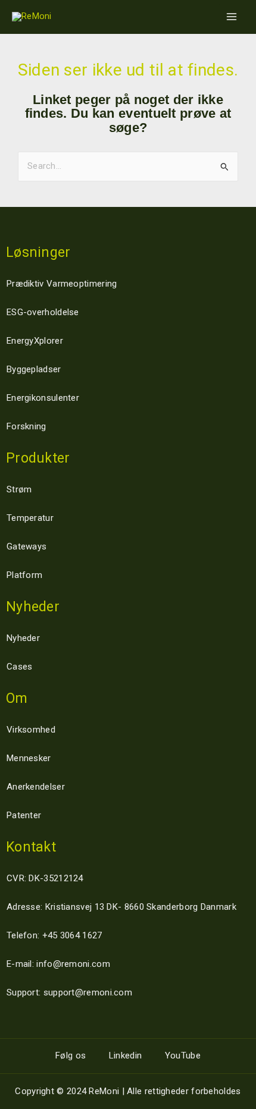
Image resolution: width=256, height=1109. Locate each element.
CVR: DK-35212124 (45, 878)
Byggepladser (34, 369)
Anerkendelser (36, 786)
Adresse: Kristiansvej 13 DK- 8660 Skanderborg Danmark (121, 906)
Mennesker (29, 758)
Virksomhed (31, 729)
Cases (20, 666)
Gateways (26, 546)
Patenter (24, 815)
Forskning (26, 426)
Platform (24, 575)
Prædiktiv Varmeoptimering (62, 283)
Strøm (19, 489)
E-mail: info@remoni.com (58, 964)
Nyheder (23, 638)
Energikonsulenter (43, 397)
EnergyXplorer (35, 340)
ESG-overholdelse (43, 312)
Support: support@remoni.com (69, 992)
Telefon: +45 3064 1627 (54, 935)
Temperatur (30, 518)
